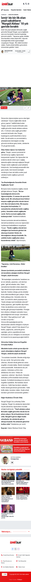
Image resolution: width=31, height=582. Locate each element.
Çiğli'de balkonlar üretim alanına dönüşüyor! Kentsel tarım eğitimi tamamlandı (7, 498)
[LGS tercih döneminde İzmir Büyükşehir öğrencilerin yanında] (8, 476)
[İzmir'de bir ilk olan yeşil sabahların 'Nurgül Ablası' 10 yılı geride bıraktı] (15, 96)
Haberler (3, 14)
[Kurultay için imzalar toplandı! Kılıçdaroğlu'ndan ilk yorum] (8, 508)
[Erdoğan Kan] (5, 460)
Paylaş (5, 107)
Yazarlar (6, 10)
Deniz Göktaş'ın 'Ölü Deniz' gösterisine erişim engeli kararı (22, 497)
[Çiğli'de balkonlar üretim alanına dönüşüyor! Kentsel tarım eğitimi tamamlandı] (8, 491)
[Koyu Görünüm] (24, 4)
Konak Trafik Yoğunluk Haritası (23, 556)
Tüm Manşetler (22, 561)
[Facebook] (12, 549)
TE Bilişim (19, 579)
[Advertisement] (15, 70)
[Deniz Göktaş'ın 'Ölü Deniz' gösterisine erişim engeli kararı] (23, 491)
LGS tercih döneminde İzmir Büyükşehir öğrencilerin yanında (7, 483)
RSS (5, 574)
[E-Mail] (12, 462)
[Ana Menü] (28, 4)
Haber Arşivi (21, 567)
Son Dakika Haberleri (8, 567)
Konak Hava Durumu (8, 555)
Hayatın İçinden (16, 10)
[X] (15, 549)
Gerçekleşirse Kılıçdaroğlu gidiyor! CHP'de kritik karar (22, 483)
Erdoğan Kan (15, 459)
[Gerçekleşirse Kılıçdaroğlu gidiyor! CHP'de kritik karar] (23, 476)
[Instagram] (18, 549)
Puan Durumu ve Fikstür (6, 562)
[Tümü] (29, 531)
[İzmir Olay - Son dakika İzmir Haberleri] (7, 4)
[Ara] (26, 4)
